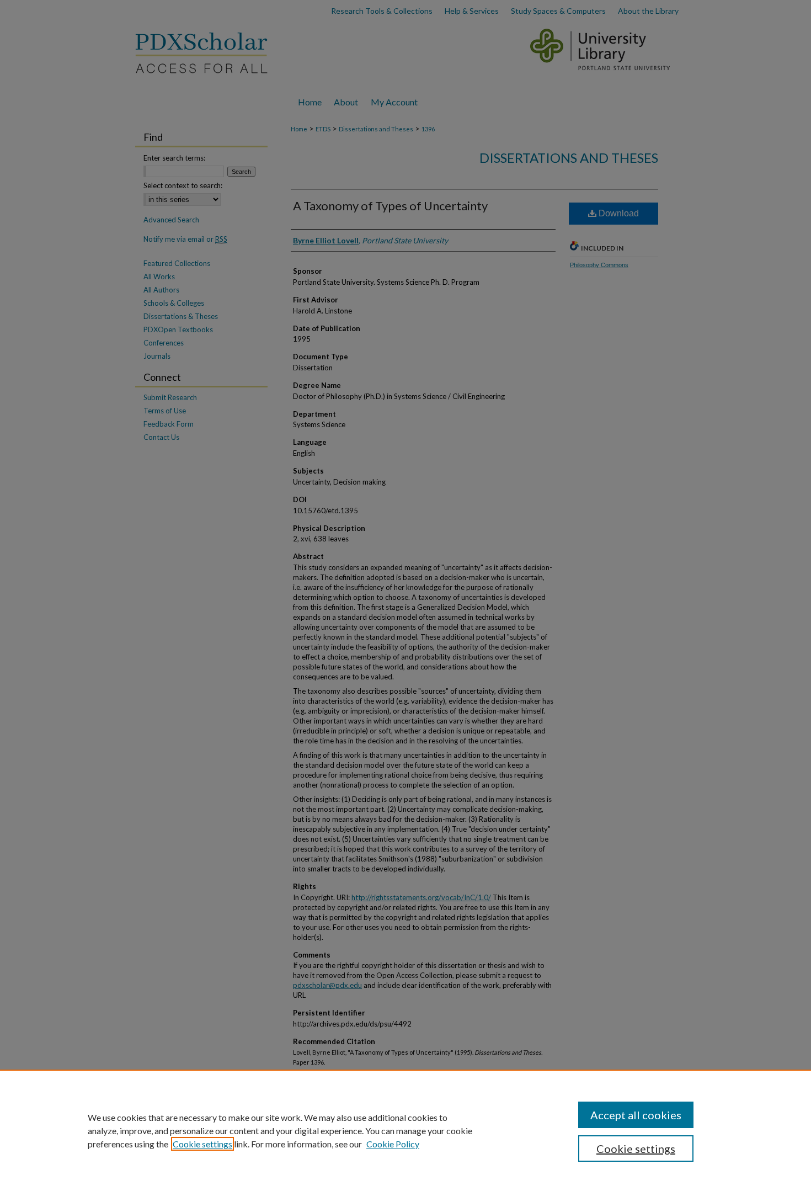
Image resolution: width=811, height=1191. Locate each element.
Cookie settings (202, 1144)
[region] (405, 1130)
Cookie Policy (392, 1144)
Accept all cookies (635, 1114)
